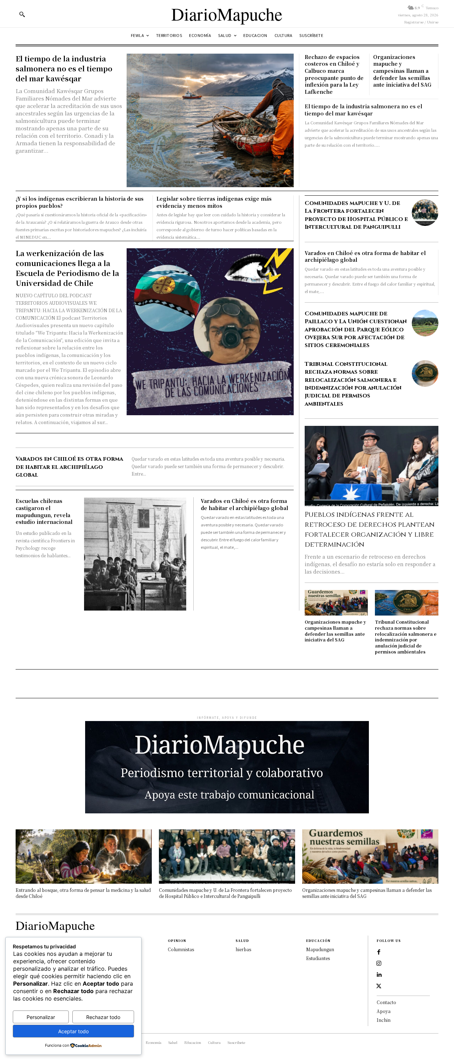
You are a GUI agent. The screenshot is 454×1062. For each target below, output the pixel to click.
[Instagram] (378, 963)
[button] (22, 14)
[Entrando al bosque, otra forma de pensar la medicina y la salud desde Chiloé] (84, 856)
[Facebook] (378, 952)
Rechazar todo (103, 1017)
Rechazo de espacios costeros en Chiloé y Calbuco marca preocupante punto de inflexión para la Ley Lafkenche (334, 74)
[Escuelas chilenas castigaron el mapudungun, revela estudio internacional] (135, 554)
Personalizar (41, 1017)
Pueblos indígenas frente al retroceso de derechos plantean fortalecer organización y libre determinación (369, 529)
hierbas (243, 949)
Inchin (384, 1020)
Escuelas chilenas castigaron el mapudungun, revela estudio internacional (44, 511)
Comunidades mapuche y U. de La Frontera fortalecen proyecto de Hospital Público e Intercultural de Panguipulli (356, 215)
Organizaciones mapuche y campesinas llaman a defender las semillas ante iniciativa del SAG (402, 70)
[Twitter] (378, 986)
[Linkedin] (378, 975)
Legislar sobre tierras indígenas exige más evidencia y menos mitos (214, 202)
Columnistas (181, 949)
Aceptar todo (73, 1031)
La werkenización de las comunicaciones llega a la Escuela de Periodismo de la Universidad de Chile (67, 268)
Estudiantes (318, 958)
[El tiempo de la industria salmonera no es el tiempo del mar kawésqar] (210, 120)
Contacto (386, 1002)
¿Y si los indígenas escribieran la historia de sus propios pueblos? (80, 202)
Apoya (384, 1011)
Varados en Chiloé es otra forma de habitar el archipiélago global (69, 467)
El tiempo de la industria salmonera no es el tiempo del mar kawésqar (64, 68)
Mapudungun (320, 949)
